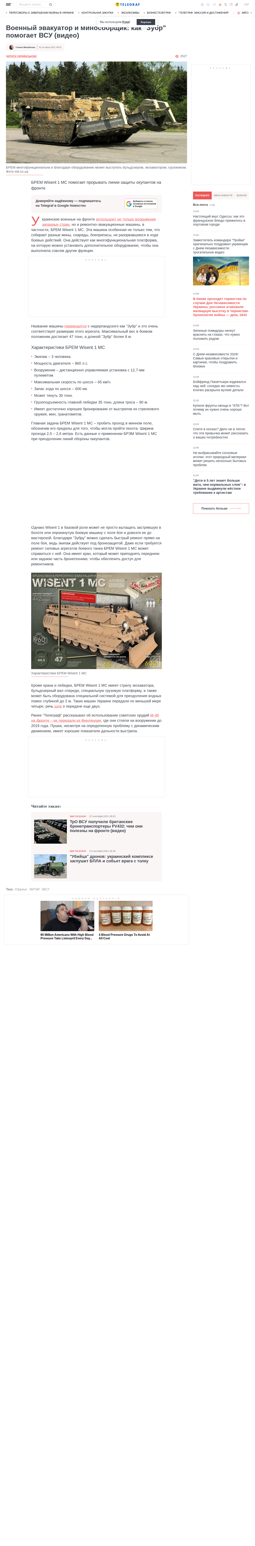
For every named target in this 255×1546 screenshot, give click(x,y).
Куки (125, 22)
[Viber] (208, 4)
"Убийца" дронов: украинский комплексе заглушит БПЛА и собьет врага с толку (111, 858)
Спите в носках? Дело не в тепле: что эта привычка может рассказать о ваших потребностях (220, 433)
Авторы (247, 12)
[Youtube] (220, 4)
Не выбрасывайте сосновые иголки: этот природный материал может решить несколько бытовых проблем (219, 459)
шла (58, 706)
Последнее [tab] (202, 195)
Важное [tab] (242, 195)
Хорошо (146, 22)
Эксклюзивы (130, 12)
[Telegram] (214, 4)
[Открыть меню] (8, 4)
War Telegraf (78, 816)
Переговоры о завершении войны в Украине (41, 12)
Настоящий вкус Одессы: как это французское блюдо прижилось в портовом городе (219, 220)
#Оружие (21, 889)
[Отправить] (50, 4)
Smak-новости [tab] (223, 195)
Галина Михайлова (25, 47)
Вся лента (200, 204)
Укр (246, 4)
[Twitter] (225, 4)
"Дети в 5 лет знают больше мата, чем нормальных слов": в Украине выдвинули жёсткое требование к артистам (219, 487)
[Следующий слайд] (251, 13)
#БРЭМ (34, 889)
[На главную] (127, 4)
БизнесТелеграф (159, 12)
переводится (75, 326)
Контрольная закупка (97, 12)
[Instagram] (231, 4)
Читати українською (21, 56)
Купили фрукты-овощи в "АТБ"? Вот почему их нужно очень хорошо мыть (221, 409)
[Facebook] (202, 4)
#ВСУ (45, 889)
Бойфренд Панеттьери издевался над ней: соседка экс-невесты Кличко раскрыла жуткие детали (219, 386)
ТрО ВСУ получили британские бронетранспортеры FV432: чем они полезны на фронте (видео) (106, 826)
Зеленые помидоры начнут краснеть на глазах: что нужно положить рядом (216, 335)
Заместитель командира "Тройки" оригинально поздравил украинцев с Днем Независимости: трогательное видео (220, 246)
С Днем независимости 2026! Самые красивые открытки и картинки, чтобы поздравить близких (215, 360)
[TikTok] (237, 4)
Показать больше (214, 508)
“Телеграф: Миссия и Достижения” (203, 12)
